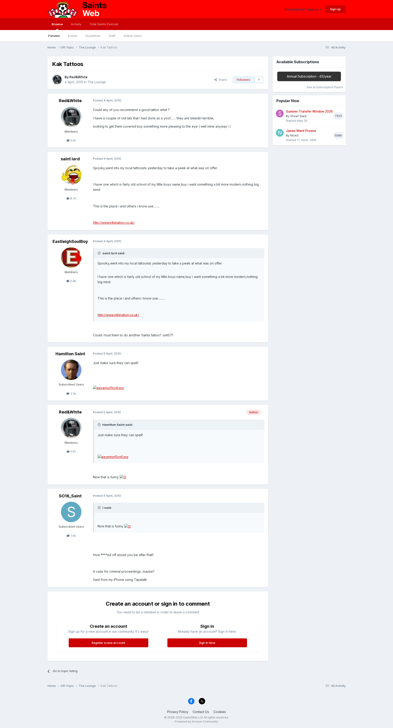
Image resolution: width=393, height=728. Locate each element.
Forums (54, 36)
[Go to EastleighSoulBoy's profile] (71, 257)
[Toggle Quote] (100, 253)
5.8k (72, 281)
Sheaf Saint (298, 116)
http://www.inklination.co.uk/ (113, 222)
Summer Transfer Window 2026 (309, 111)
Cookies (219, 712)
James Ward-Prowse (301, 131)
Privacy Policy (177, 712)
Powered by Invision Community (196, 721)
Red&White (78, 77)
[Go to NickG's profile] (280, 133)
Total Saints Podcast (103, 24)
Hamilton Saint (70, 353)
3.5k (72, 393)
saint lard (70, 158)
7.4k (73, 535)
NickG (294, 135)
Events (72, 36)
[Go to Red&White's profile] (57, 80)
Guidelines (93, 36)
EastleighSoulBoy (70, 241)
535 (73, 140)
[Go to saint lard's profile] (71, 175)
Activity (76, 24)
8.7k (72, 198)
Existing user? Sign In (302, 9)
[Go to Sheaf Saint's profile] (280, 113)
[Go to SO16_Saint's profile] (71, 512)
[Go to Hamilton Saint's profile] (71, 370)
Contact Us (201, 712)
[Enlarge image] (108, 388)
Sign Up (335, 9)
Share (222, 79)
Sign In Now (207, 643)
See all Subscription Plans (324, 87)
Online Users (132, 36)
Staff (112, 36)
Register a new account (108, 643)
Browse (57, 24)
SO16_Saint (70, 496)
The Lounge (96, 82)
